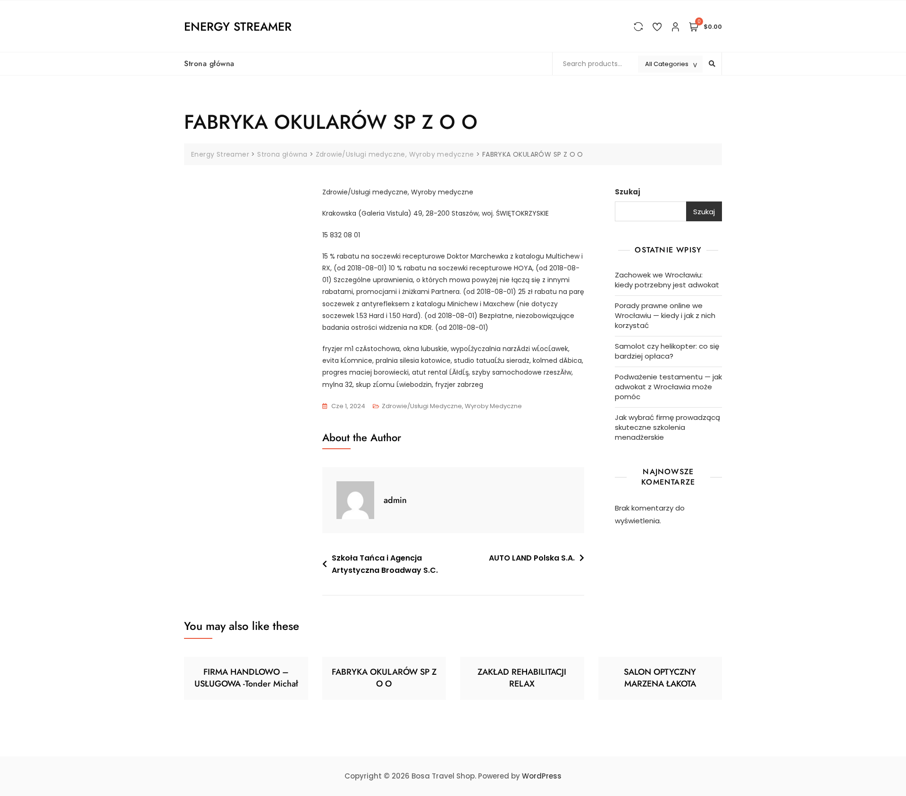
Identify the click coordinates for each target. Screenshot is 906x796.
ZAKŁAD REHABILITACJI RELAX (522, 678)
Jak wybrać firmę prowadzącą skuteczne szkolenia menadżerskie (667, 427)
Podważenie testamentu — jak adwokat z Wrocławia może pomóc (668, 387)
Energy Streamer (238, 26)
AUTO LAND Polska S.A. (532, 558)
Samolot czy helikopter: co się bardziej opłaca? (667, 351)
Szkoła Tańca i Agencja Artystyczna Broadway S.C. (385, 564)
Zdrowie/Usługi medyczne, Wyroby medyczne (452, 406)
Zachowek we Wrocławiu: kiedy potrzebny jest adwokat (667, 280)
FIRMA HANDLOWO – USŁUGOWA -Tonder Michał (246, 678)
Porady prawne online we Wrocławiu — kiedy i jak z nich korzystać (665, 315)
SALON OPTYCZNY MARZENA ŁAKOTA (660, 678)
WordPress (542, 776)
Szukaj (627, 192)
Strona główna (209, 63)
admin (395, 500)
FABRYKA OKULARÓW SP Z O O (384, 678)
